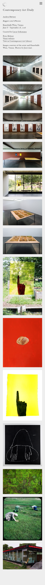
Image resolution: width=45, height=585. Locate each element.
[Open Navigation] (40, 3)
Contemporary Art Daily (18, 10)
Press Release (8, 36)
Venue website (8, 39)
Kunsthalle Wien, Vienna (13, 25)
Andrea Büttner (9, 17)
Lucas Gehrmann (20, 32)
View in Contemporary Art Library (17, 41)
